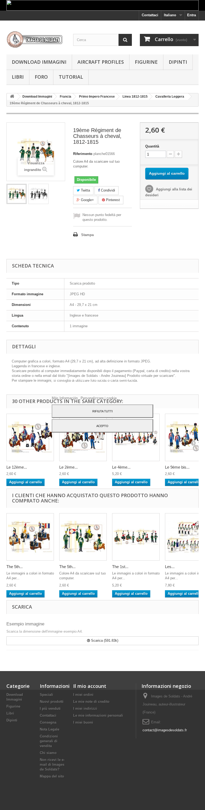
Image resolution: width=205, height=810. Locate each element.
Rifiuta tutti (102, 411)
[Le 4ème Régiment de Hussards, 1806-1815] (136, 437)
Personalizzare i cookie (99, 398)
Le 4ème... (121, 467)
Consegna (48, 722)
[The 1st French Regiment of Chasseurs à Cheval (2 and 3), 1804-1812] (136, 537)
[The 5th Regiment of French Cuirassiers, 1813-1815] (30, 537)
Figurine (146, 62)
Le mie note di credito (91, 702)
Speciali (46, 695)
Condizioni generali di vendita (49, 741)
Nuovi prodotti (52, 702)
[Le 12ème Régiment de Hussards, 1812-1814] (30, 437)
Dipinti (178, 62)
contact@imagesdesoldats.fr (165, 730)
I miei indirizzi (85, 709)
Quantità (152, 146)
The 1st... (120, 566)
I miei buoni (83, 722)
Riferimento (82, 154)
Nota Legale (49, 729)
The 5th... (14, 566)
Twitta (85, 190)
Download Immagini (39, 62)
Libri (18, 77)
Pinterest (112, 200)
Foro (41, 77)
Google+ (87, 200)
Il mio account (89, 686)
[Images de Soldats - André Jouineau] (35, 39)
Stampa (87, 235)
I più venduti (50, 709)
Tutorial (71, 77)
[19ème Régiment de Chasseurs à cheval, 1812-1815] (16, 194)
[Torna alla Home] (12, 96)
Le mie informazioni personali (98, 715)
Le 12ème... (16, 467)
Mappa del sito (52, 776)
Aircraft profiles (100, 62)
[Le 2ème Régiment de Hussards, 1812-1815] (83, 437)
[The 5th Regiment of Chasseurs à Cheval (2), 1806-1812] (83, 537)
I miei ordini (83, 695)
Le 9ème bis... (177, 467)
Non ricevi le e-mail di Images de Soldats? (52, 764)
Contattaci (150, 15)
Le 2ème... (68, 467)
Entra (191, 15)
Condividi (107, 190)
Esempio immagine (25, 624)
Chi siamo (48, 753)
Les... (170, 566)
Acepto (102, 425)
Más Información (65, 398)
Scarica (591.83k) (104, 641)
